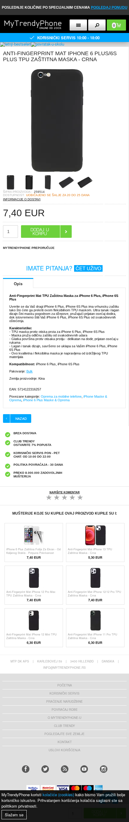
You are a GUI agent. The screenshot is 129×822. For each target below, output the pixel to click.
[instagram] (103, 769)
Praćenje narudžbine (64, 701)
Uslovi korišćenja (64, 750)
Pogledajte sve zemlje (64, 734)
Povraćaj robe (65, 709)
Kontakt (65, 742)
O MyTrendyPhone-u (64, 718)
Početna (64, 685)
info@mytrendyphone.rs (64, 667)
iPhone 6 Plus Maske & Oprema (46, 400)
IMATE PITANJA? (63, 268)
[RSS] (64, 769)
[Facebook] (25, 769)
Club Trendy (64, 726)
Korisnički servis (65, 693)
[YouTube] (84, 769)
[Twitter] (45, 769)
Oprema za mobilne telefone (61, 396)
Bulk (29, 371)
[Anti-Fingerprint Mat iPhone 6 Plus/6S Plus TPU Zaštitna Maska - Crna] (57, 173)
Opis (18, 283)
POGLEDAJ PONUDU (109, 7)
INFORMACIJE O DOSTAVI (21, 199)
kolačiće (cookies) (58, 794)
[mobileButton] (97, 25)
